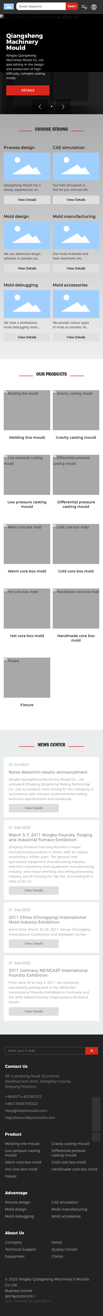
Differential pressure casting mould (76, 504)
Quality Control (65, 1249)
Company (13, 1242)
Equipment (14, 1256)
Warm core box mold (27, 571)
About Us (14, 1233)
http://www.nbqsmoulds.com (30, 1117)
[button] (51, 106)
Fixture (27, 705)
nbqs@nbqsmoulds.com (26, 1110)
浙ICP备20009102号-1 (20, 1296)
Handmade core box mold (76, 638)
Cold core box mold (76, 571)
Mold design (27, 235)
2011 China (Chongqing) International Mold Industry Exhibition (47, 920)
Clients (57, 1256)
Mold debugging (27, 304)
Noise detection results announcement (48, 772)
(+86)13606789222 (21, 1103)
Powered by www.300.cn (33, 1301)
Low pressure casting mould (27, 504)
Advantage (16, 1193)
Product (13, 1134)
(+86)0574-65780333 (23, 1096)
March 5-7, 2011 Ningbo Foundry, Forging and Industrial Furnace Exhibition (50, 837)
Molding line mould (27, 437)
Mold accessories (76, 304)
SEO (8, 1301)
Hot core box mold (27, 636)
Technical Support (20, 1249)
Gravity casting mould (76, 437)
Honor (57, 1242)
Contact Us (16, 1066)
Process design (27, 166)
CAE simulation (76, 166)
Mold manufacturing (76, 236)
